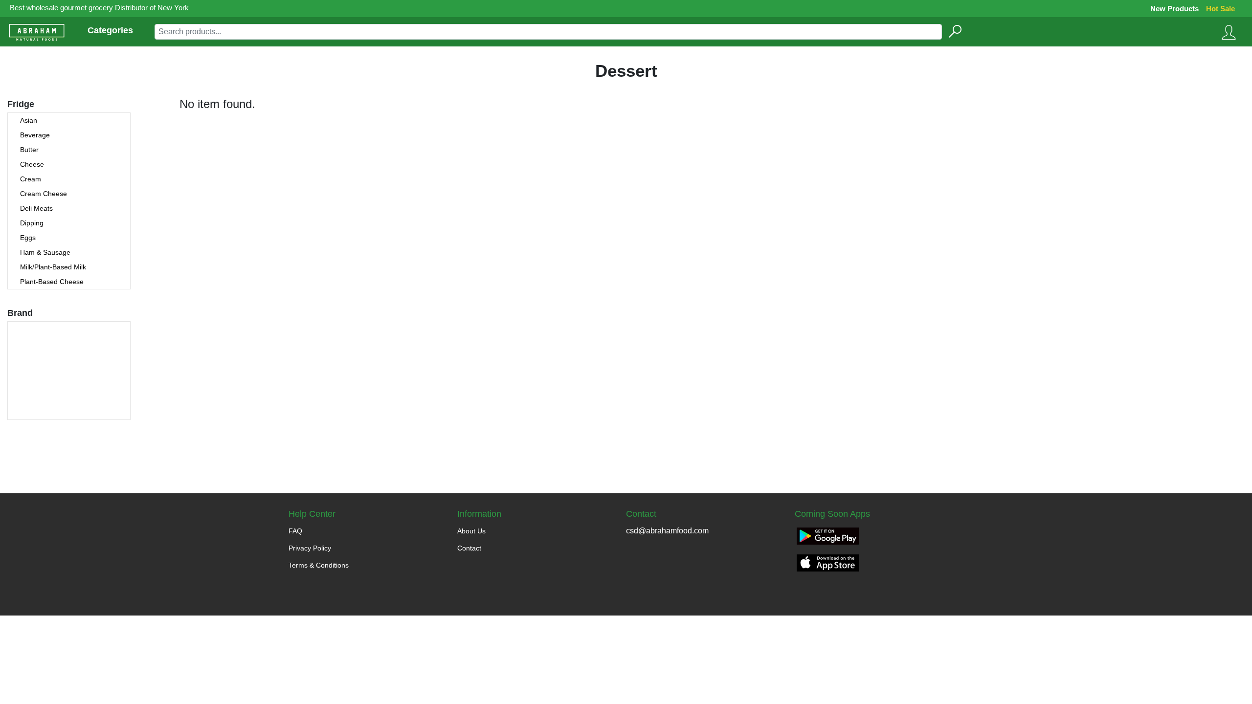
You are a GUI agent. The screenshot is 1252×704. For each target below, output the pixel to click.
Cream (30, 179)
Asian (28, 120)
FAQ (295, 531)
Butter (29, 150)
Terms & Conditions (319, 565)
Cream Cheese (43, 194)
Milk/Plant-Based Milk (53, 267)
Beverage (35, 135)
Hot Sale (1220, 8)
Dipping (32, 223)
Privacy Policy (310, 548)
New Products (1174, 8)
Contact (469, 548)
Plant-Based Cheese (52, 282)
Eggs (28, 238)
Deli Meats (36, 208)
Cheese (32, 164)
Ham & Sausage (45, 252)
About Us (471, 531)
